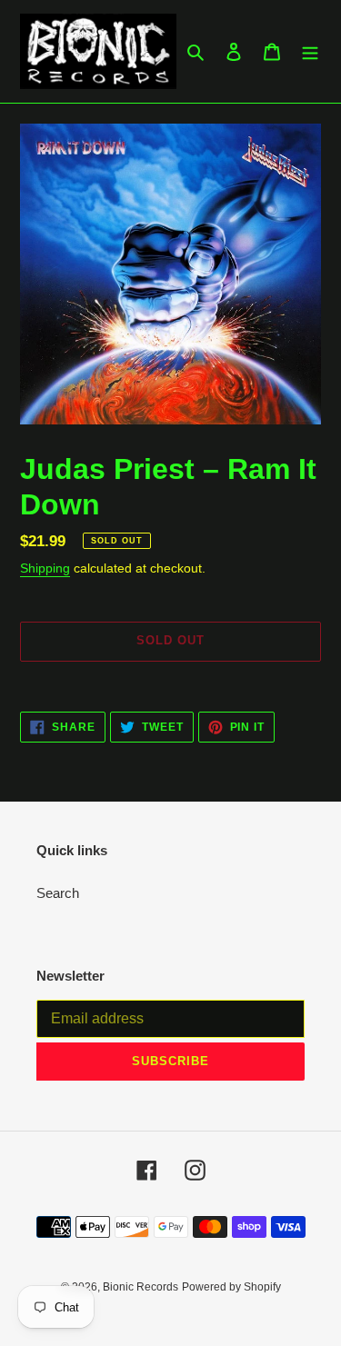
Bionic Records (140, 1287)
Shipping (45, 568)
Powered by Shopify (231, 1287)
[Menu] (310, 51)
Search (57, 893)
